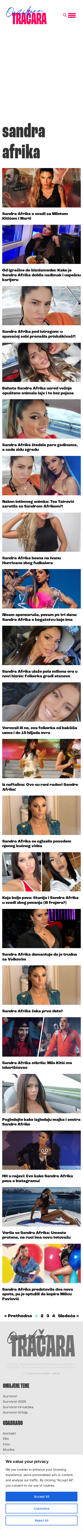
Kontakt (9, 1433)
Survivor (10, 1396)
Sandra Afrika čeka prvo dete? (32, 1011)
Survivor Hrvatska (18, 1407)
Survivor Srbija (15, 1412)
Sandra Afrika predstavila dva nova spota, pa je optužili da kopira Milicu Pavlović (37, 1294)
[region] (41, 1492)
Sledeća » (68, 1316)
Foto (6, 1444)
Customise (41, 1508)
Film (6, 1439)
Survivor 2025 (14, 1402)
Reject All (41, 1520)
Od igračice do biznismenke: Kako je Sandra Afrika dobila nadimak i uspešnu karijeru (41, 275)
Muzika (8, 1450)
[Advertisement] (41, 75)
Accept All (41, 1496)
